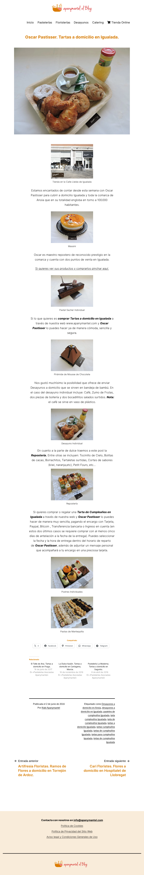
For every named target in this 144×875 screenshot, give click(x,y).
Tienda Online (120, 22)
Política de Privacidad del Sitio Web (72, 831)
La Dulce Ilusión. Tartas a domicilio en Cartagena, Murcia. (70, 666)
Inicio (30, 22)
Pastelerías (45, 22)
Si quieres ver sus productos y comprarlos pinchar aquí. (72, 268)
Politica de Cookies (72, 825)
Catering (98, 22)
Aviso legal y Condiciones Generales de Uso (72, 836)
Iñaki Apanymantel (51, 708)
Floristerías (63, 22)
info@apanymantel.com (88, 820)
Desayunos (81, 22)
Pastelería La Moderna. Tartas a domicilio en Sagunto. (98, 666)
